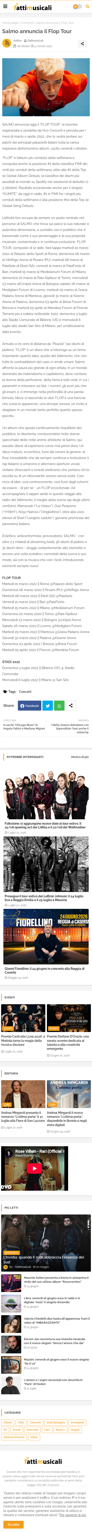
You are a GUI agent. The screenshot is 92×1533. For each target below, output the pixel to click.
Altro (21, 1422)
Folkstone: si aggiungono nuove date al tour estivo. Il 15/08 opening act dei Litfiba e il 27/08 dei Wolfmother (45, 825)
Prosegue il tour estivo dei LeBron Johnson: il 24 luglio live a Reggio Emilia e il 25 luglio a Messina (44, 898)
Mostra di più (80, 757)
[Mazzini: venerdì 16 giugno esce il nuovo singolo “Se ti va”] (11, 1365)
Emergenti (77, 1422)
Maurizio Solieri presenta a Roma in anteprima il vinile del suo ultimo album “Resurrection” (56, 1279)
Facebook (32, 705)
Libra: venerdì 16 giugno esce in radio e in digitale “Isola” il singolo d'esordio (52, 1300)
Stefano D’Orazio (14, 1437)
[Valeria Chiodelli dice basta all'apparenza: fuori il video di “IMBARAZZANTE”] (11, 1324)
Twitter (47, 706)
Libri (47, 1429)
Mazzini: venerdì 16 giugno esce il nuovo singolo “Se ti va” (56, 1361)
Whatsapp (59, 706)
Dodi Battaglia (56, 1422)
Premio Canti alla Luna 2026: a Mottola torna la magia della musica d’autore (23, 1040)
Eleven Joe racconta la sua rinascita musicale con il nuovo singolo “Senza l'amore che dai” (54, 1341)
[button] (87, 6)
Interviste (32, 1429)
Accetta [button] (13, 1524)
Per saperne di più (72, 1515)
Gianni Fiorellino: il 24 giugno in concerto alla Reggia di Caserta (45, 970)
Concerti (27, 22)
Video (34, 1437)
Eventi (17, 1429)
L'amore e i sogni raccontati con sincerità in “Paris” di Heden (53, 1382)
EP (5, 1429)
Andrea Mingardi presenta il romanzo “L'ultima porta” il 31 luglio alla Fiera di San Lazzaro (23, 1116)
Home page (10, 22)
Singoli (75, 1429)
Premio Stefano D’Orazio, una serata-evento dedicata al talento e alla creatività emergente (68, 1042)
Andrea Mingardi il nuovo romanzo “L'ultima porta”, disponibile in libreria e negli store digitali (67, 1119)
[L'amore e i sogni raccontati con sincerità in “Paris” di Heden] (11, 1385)
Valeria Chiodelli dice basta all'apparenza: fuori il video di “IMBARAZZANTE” (57, 1320)
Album (8, 1422)
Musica (60, 1429)
